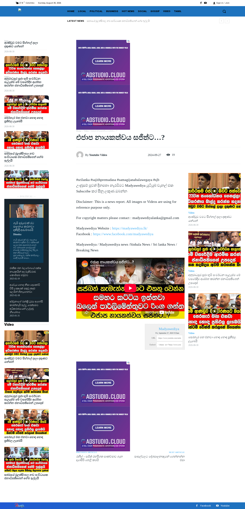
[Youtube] (205, 3)
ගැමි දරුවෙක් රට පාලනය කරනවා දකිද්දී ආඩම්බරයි (23, 226)
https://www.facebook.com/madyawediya (123, 234)
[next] (227, 21)
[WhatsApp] (62, 68)
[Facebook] (201, 3)
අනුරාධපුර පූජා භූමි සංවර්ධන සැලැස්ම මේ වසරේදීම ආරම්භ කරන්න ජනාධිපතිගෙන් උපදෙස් (23, 82)
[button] (224, 11)
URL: (154, 338)
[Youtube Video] (80, 154)
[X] (62, 52)
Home (78, 131)
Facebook (205, 505)
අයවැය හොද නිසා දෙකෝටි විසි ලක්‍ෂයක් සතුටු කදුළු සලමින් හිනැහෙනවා (25, 288)
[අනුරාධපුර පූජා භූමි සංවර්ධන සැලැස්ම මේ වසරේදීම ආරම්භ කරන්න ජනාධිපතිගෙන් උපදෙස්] (26, 104)
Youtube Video (98, 154)
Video (9, 324)
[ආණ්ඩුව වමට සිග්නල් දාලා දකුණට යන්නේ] (26, 65)
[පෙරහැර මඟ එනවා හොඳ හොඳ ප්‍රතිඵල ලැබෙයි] (26, 140)
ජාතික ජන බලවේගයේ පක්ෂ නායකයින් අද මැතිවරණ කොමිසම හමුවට (25, 272)
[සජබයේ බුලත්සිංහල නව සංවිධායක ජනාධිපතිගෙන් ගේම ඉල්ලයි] (26, 179)
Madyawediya (169, 329)
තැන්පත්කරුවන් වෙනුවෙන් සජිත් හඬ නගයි (108, 21)
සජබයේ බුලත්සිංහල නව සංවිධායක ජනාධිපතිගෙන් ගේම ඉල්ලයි (23, 157)
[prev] (221, 21)
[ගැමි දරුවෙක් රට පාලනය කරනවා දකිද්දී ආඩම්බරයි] (26, 211)
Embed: (153, 345)
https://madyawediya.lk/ (129, 228)
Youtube (225, 505)
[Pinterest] (62, 60)
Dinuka (17, 234)
